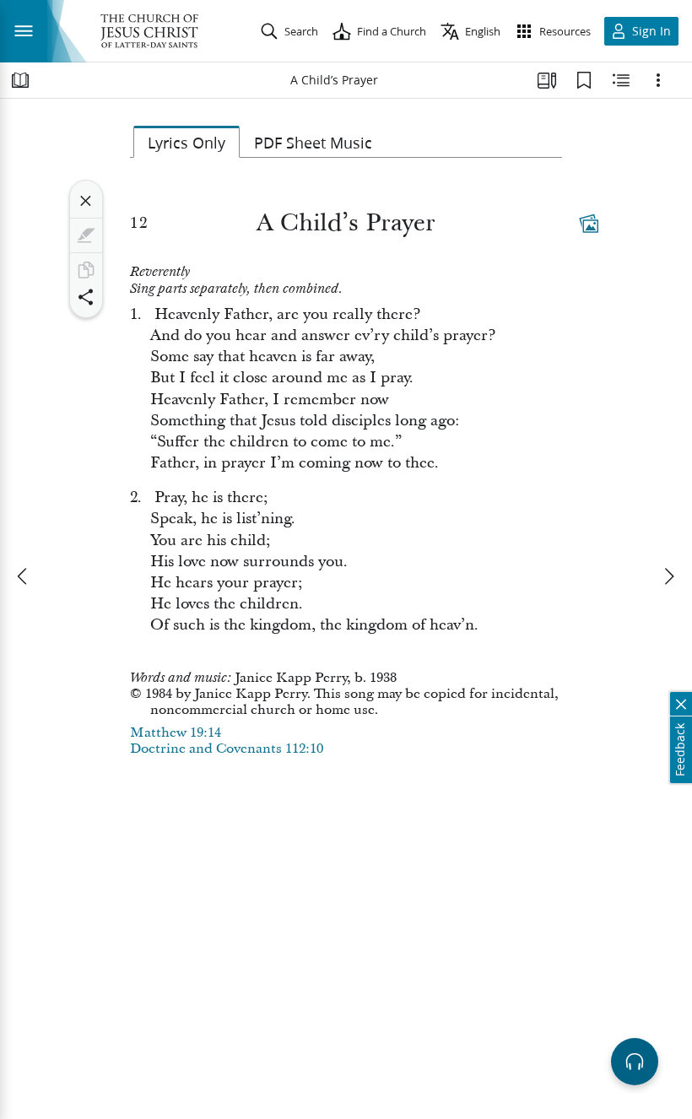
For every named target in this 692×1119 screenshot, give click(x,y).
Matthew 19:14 (175, 732)
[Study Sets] (547, 80)
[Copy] (86, 270)
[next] (668, 576)
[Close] (86, 200)
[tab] (186, 142)
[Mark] (86, 235)
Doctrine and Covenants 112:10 (226, 748)
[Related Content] (621, 80)
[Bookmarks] (584, 80)
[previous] (24, 576)
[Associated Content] (589, 224)
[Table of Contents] (20, 80)
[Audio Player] (634, 1061)
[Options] (658, 80)
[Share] (86, 297)
